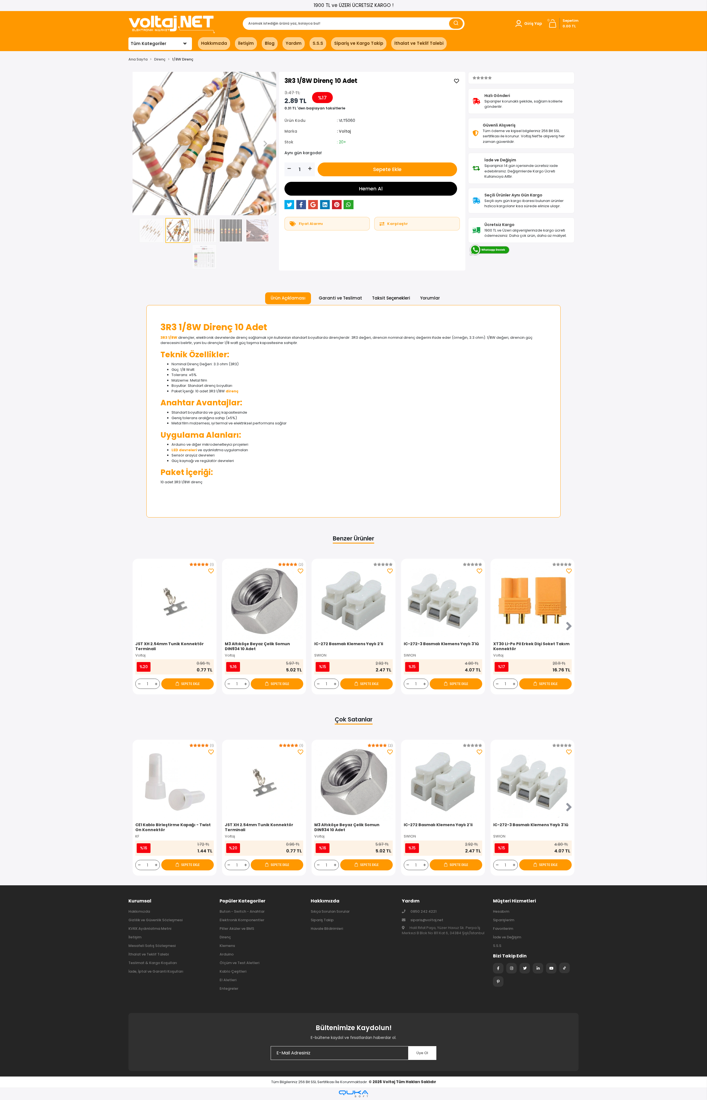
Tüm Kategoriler (148, 43)
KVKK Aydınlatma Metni (149, 928)
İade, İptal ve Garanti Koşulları (155, 971)
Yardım (294, 43)
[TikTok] (564, 968)
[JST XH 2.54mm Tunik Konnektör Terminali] (174, 600)
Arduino (227, 954)
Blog (270, 43)
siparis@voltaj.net (426, 920)
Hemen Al (370, 188)
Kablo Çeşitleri (233, 971)
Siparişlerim (503, 920)
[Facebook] (498, 968)
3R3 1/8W (168, 337)
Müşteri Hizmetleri (514, 901)
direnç (232, 391)
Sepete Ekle (387, 169)
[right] (569, 627)
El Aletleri (228, 980)
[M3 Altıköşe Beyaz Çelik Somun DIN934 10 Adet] (264, 600)
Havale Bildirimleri (327, 928)
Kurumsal (139, 901)
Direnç (225, 937)
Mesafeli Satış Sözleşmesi (152, 945)
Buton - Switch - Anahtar (242, 911)
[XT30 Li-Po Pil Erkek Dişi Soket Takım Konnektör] (532, 600)
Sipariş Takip (322, 920)
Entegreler (229, 988)
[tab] (288, 298)
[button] (528, 23)
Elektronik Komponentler (242, 920)
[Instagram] (511, 968)
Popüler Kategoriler (242, 901)
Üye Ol (422, 1053)
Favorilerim (503, 928)
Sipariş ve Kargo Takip (358, 43)
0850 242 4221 (423, 911)
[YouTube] (551, 968)
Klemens (227, 945)
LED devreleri (184, 450)
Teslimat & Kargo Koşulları (152, 962)
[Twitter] (524, 968)
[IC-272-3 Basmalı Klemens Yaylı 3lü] (443, 600)
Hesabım (501, 911)
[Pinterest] (498, 981)
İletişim (246, 43)
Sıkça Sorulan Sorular (330, 911)
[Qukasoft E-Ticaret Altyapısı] (353, 1093)
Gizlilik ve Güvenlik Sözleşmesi (155, 920)
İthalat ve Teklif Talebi (419, 43)
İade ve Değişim (507, 937)
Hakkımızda (214, 43)
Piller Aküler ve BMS (237, 928)
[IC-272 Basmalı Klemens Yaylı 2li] (353, 600)
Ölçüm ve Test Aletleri (239, 962)
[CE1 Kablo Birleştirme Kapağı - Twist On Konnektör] (174, 781)
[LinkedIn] (538, 968)
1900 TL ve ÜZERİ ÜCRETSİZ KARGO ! (354, 5)
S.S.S (318, 43)
